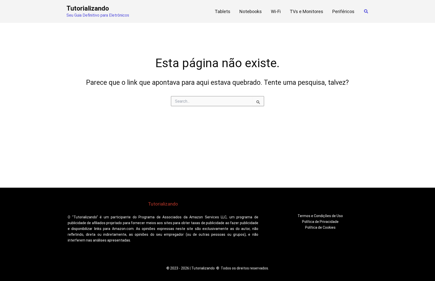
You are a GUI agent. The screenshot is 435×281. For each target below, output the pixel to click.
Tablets (222, 11)
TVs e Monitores (306, 11)
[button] (366, 11)
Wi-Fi (276, 11)
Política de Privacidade (320, 222)
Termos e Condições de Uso (320, 216)
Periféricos (343, 11)
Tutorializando (87, 8)
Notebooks (250, 11)
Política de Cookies (320, 227)
